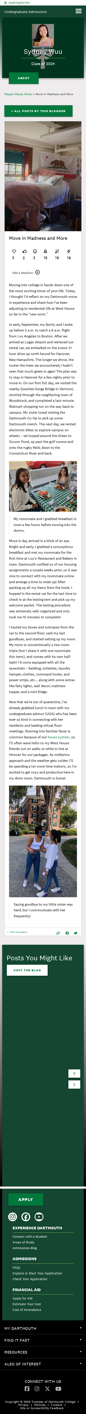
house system (58, 737)
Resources (45, 1354)
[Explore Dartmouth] (5, 2)
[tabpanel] (43, 176)
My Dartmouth (45, 1330)
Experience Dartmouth (37, 1228)
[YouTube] (58, 1388)
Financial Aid (27, 1289)
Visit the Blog (27, 970)
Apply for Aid (22, 1298)
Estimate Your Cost (27, 1304)
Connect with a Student (30, 1236)
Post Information (18, 933)
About (24, 78)
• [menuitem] (78, 1401)
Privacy (23, 1405)
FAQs (16, 1267)
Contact (56, 1405)
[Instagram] (37, 1388)
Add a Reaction (22, 273)
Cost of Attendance (27, 1310)
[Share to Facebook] (67, 933)
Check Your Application (30, 1279)
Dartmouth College (19, 3)
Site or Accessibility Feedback (42, 1408)
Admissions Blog (25, 1248)
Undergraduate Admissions (25, 11)
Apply (25, 1199)
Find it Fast (45, 1342)
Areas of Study (23, 1242)
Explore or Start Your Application (37, 1273)
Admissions (25, 1258)
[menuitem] (43, 1239)
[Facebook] (27, 1388)
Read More (23, 1111)
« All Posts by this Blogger (38, 111)
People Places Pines (18, 94)
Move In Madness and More (54, 94)
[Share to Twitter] (75, 933)
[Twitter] (47, 1388)
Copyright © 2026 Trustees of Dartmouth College (40, 1402)
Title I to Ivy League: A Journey (36, 1080)
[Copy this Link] (58, 933)
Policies (39, 1405)
